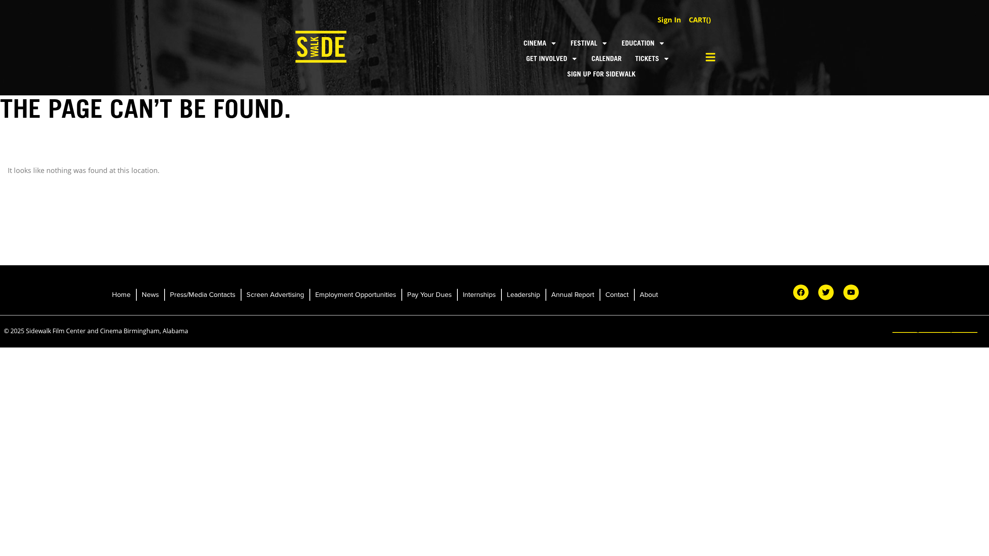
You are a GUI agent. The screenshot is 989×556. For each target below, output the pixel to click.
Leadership (523, 295)
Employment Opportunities (355, 295)
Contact (617, 295)
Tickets (647, 58)
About (649, 295)
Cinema (534, 43)
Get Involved (546, 58)
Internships (479, 295)
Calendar (606, 58)
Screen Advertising (275, 295)
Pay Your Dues (429, 295)
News (150, 295)
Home (121, 295)
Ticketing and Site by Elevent (934, 328)
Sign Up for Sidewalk (601, 74)
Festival (584, 43)
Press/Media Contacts (202, 295)
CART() (700, 19)
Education (638, 43)
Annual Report (572, 295)
